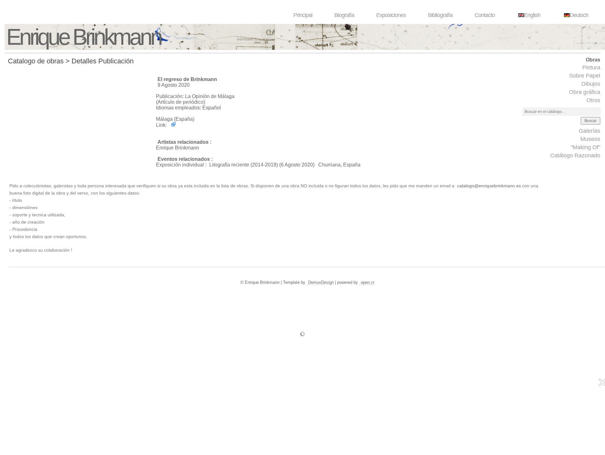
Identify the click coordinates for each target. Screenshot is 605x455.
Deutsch (579, 15)
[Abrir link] (172, 125)
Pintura (591, 67)
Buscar (590, 121)
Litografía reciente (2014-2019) (243, 164)
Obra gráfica (584, 92)
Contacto (485, 15)
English (532, 15)
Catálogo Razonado (575, 155)
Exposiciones (391, 15)
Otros (593, 100)
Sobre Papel (584, 76)
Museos (590, 139)
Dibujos (590, 84)
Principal (302, 15)
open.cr (367, 282)
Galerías (589, 131)
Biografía (344, 15)
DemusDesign (321, 282)
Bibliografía (440, 15)
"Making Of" (585, 147)
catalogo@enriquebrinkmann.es (489, 185)
